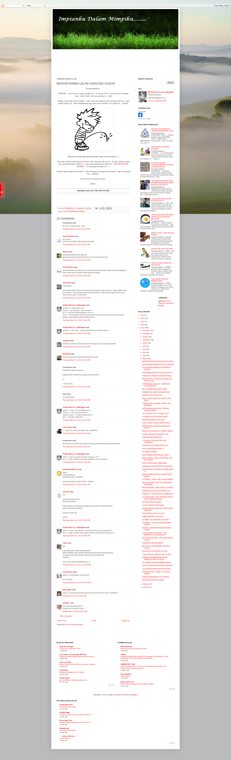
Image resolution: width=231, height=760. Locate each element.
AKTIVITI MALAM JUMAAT (151, 502)
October (146, 337)
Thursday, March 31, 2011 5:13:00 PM (76, 347)
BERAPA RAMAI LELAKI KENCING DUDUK (158, 361)
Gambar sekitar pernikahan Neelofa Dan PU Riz (75, 722)
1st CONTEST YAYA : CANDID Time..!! (156, 413)
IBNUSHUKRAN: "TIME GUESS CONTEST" (158, 488)
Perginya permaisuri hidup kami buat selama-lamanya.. (77, 656)
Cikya (65, 543)
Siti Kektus (63, 670)
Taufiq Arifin (142, 111)
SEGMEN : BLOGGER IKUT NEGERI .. (156, 520)
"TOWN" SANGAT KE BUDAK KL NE (155, 434)
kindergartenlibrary (70, 469)
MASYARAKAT (73, 211)
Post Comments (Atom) (75, 624)
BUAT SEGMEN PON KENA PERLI (154, 389)
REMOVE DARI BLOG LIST (152, 395)
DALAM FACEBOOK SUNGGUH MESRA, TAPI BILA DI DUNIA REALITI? (162, 165)
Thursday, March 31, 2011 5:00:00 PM (76, 229)
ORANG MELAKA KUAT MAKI (162, 249)
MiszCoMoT (67, 590)
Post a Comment (66, 616)
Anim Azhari (67, 427)
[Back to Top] (229, 758)
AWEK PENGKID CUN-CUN (152, 516)
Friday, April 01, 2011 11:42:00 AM (75, 611)
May (144, 352)
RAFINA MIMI (64, 713)
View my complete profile (157, 101)
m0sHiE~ (66, 603)
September (147, 340)
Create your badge (144, 118)
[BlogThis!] (103, 208)
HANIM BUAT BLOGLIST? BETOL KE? (156, 491)
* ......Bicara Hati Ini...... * (68, 736)
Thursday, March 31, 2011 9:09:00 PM (76, 536)
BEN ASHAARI (126, 647)
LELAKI (65, 211)
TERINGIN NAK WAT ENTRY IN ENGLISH (157, 466)
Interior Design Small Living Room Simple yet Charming (77, 664)
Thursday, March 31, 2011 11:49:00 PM (77, 583)
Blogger (134, 695)
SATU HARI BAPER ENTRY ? (153, 449)
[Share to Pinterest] (110, 208)
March (145, 359)
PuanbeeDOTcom (66, 705)
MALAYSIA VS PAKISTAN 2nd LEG (154, 551)
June (145, 349)
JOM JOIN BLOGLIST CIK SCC (153, 513)
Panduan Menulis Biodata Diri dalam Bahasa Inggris (137, 684)
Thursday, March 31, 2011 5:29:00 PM (76, 360)
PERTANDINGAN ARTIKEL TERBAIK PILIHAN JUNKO (155, 409)
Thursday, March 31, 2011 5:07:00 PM (76, 298)
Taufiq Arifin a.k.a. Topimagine (74, 208)
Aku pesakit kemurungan (67, 707)
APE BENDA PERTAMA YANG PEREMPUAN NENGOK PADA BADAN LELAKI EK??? (162, 183)
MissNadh (66, 354)
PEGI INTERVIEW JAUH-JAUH (153, 420)
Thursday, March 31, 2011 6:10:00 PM (76, 420)
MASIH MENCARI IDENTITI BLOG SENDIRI (158, 364)
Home (94, 621)
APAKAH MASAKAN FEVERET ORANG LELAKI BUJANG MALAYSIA (162, 217)
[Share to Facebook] (108, 208)
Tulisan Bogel (64, 678)
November (147, 334)
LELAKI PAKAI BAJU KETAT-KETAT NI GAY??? (161, 200)
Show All (111, 685)
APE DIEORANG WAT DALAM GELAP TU (157, 373)
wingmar (119, 695)
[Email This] (100, 208)
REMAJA (81, 211)
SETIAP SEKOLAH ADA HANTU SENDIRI (157, 566)
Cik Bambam (68, 572)
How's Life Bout (65, 662)
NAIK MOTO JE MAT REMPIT (152, 543)
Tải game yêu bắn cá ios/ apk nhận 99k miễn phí (75, 714)
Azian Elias (67, 283)
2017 (143, 315)
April (144, 355)
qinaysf (65, 252)
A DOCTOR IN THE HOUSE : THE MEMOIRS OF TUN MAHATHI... (154, 534)
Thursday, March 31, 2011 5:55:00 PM (76, 400)
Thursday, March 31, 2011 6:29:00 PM (76, 447)
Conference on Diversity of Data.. (70, 648)
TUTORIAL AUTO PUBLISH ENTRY (155, 417)
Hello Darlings (124, 676)
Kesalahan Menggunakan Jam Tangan (71, 672)
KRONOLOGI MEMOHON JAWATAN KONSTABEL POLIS (162, 130)
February (146, 584)
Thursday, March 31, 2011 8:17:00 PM (76, 462)
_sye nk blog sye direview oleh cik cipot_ (157, 554)
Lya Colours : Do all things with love (72, 654)
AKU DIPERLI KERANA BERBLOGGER (159, 280)
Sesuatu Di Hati (64, 738)
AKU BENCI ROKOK (149, 452)
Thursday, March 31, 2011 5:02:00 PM (76, 244)
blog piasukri (64, 728)
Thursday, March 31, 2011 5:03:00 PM (76, 260)
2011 (143, 328)
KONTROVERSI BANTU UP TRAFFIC (156, 577)
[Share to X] (105, 208)
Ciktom (123, 654)
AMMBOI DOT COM (127, 664)
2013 (143, 322)
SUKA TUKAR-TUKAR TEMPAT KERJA (156, 423)
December (147, 330)
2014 (143, 318)
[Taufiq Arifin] (140, 116)
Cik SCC (66, 492)
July (144, 346)
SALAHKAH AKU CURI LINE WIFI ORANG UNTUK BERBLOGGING (157, 498)
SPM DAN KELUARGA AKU (152, 437)
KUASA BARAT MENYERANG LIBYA (155, 455)
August (145, 343)
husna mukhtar (68, 236)
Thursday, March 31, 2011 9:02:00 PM (76, 520)
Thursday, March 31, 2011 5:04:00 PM (76, 276)
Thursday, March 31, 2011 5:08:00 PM (76, 320)
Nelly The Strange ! (66, 647)
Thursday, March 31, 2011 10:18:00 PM (77, 565)
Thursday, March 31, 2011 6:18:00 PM (76, 433)
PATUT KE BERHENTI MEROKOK (154, 463)
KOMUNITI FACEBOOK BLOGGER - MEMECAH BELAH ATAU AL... (155, 558)
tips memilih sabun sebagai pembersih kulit (73, 680)
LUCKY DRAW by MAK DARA (153, 505)
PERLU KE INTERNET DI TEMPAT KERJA (157, 431)
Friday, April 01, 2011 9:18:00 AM (74, 596)
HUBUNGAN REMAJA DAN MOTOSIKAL (157, 376)
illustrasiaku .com (127, 682)
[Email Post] (96, 208)
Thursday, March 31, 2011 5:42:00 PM (76, 387)
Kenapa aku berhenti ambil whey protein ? (133, 648)
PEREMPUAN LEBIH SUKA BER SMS (156, 392)
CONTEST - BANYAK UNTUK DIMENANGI (157, 494)
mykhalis (66, 341)
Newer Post (61, 621)
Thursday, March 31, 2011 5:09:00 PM (76, 333)
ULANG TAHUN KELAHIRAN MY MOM (156, 569)
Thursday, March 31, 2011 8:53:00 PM (76, 484)
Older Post (126, 621)
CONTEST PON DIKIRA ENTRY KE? (155, 445)
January (146, 587)
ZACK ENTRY (68, 267)
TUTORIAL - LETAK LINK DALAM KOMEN (157, 479)
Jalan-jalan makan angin (67, 730)
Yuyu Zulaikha (125, 674)
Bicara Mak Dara (65, 720)
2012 (143, 325)
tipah (64, 394)
